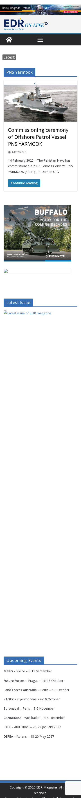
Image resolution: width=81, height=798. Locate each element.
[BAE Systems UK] (40, 10)
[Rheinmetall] (37, 208)
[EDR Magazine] (9, 39)
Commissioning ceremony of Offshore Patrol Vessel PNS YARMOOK (38, 136)
